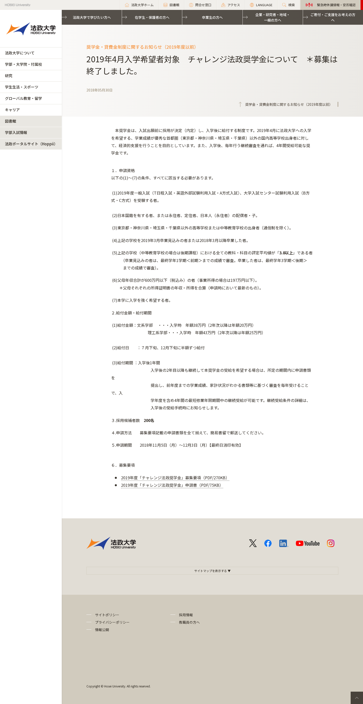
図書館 (10, 121)
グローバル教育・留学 (23, 98)
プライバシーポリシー (112, 622)
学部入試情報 (16, 132)
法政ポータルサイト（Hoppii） (31, 143)
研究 (8, 75)
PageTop (357, 698)
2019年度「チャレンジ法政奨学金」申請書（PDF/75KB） (172, 485)
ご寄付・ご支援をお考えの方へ (332, 17)
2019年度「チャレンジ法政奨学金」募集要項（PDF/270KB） (175, 478)
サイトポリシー (107, 614)
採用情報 (186, 614)
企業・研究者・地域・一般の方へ (272, 17)
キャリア (12, 109)
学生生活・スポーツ (21, 86)
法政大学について (20, 52)
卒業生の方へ (212, 17)
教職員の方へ (189, 622)
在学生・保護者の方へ (152, 17)
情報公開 (102, 629)
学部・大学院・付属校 (23, 64)
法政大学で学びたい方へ (92, 17)
